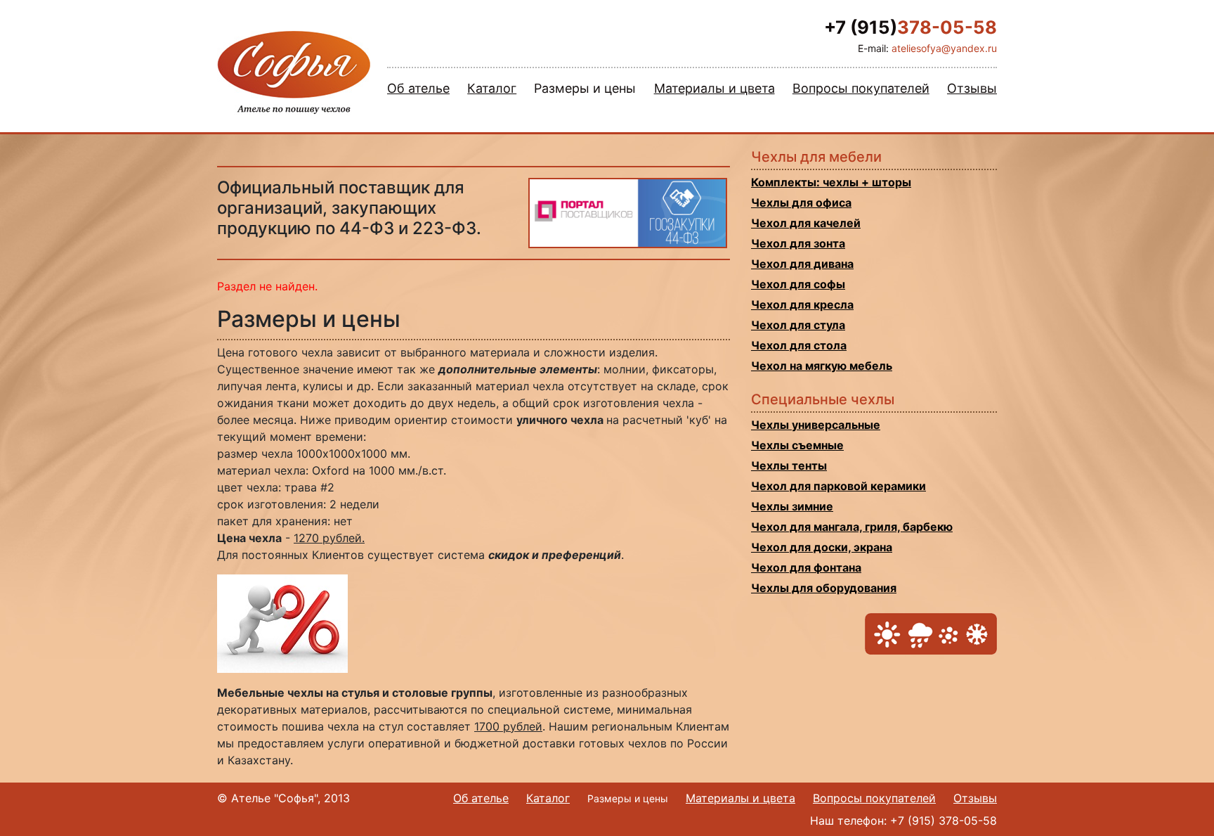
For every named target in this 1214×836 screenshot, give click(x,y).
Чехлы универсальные (815, 425)
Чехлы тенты (789, 465)
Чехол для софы (798, 284)
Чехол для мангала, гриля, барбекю (852, 527)
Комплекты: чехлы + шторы (831, 182)
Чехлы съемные (797, 445)
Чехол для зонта (798, 243)
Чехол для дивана (802, 264)
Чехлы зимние (792, 506)
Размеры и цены (585, 88)
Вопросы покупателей (860, 88)
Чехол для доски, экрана (821, 547)
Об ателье (418, 88)
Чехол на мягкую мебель (821, 366)
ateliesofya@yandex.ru (944, 48)
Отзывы (972, 88)
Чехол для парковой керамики (838, 486)
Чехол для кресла (802, 304)
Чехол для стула (798, 325)
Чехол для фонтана (806, 567)
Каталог (491, 88)
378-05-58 (910, 27)
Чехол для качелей (806, 223)
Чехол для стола (799, 345)
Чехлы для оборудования (823, 588)
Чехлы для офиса (801, 202)
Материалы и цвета (714, 88)
